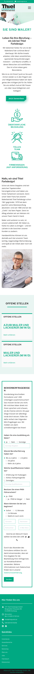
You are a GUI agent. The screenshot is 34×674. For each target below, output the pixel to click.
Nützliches (5, 649)
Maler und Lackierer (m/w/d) (17, 354)
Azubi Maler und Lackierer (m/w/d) (17, 326)
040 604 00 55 (9, 1)
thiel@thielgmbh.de (22, 1)
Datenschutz (6, 662)
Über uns (4, 652)
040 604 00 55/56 (11, 623)
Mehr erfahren (9, 335)
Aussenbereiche (7, 642)
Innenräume (5, 639)
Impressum (5, 659)
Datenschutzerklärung (13, 572)
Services (4, 645)
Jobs (3, 655)
